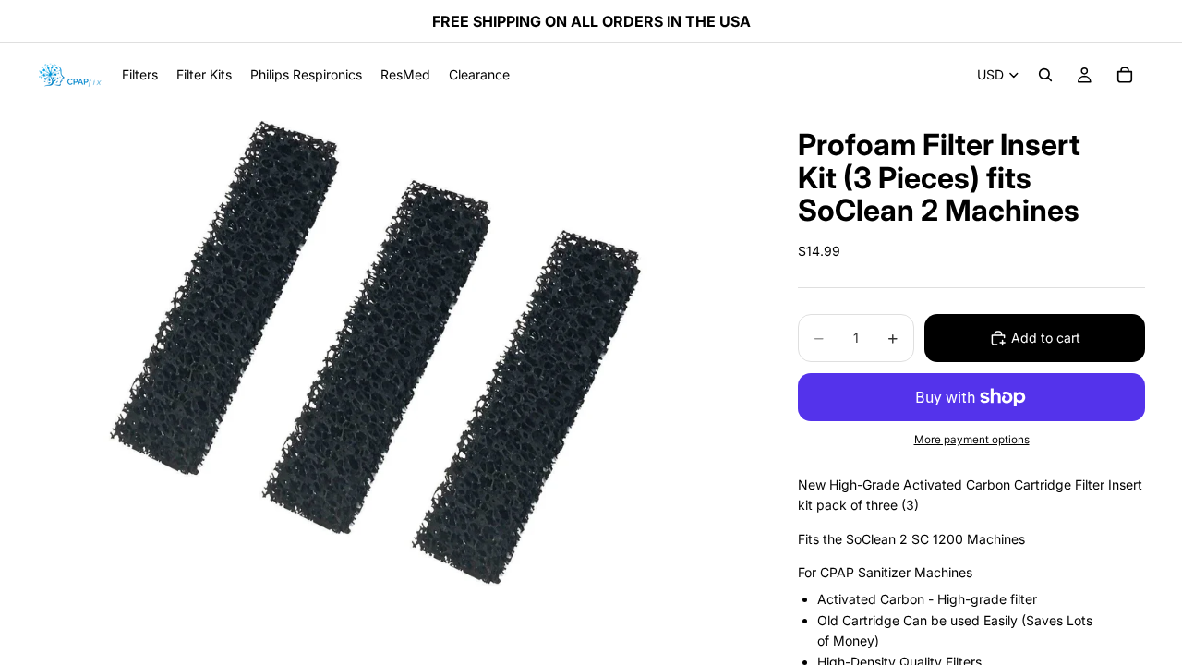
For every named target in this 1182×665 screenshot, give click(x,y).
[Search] (1045, 74)
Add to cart (1045, 337)
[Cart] (1124, 74)
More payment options (972, 439)
